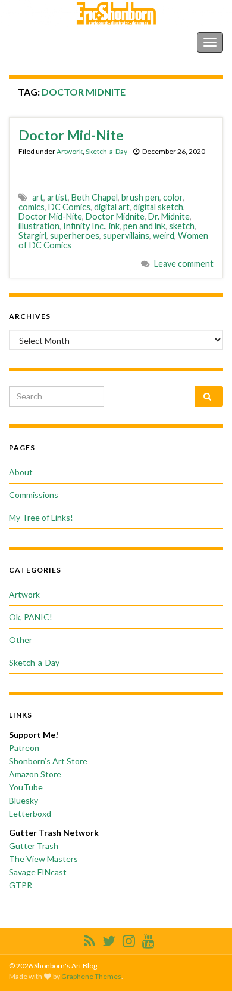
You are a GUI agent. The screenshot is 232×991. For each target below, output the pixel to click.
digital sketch (158, 207)
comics (31, 207)
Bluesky (23, 800)
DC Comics (69, 207)
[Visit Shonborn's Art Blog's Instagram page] (129, 938)
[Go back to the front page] (116, 13)
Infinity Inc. (84, 226)
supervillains (126, 235)
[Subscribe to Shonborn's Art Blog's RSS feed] (89, 938)
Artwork (70, 151)
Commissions (33, 495)
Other (20, 640)
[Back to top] (205, 964)
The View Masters (43, 859)
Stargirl (32, 235)
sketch (182, 226)
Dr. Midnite (169, 216)
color (173, 197)
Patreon (24, 748)
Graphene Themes (91, 976)
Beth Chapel (94, 197)
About (21, 472)
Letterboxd (30, 813)
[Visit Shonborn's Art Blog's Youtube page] (148, 938)
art (37, 197)
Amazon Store (35, 774)
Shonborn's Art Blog (59, 42)
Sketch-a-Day (106, 151)
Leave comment (184, 263)
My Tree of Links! (41, 517)
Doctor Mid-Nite (71, 135)
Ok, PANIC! (30, 617)
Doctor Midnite (115, 216)
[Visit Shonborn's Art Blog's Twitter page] (108, 938)
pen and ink (144, 226)
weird (163, 235)
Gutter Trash (33, 846)
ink (114, 226)
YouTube (26, 787)
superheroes (74, 235)
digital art (112, 207)
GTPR (20, 885)
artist (57, 197)
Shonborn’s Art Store (48, 761)
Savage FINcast (38, 872)
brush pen (140, 197)
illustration (38, 226)
